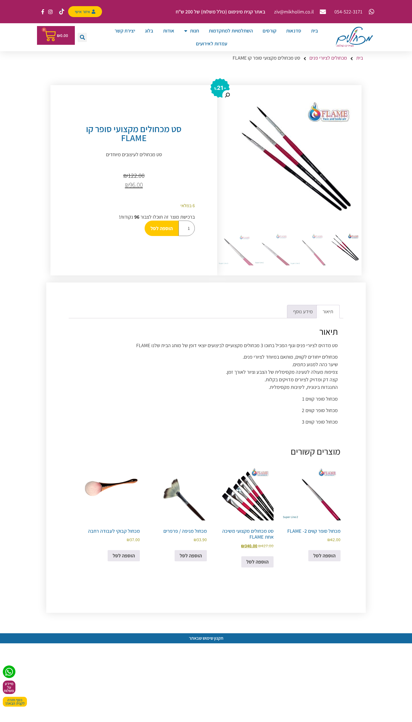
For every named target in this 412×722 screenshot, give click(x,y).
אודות (168, 30)
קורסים (269, 30)
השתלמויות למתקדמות (231, 30)
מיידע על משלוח (9, 687)
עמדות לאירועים (211, 43)
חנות (194, 30)
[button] (82, 37)
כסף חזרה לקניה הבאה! (15, 701)
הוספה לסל (162, 228)
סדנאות (293, 30)
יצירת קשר (125, 30)
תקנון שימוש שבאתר (206, 638)
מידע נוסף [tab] (303, 311)
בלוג (149, 30)
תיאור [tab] (328, 311)
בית (314, 30)
